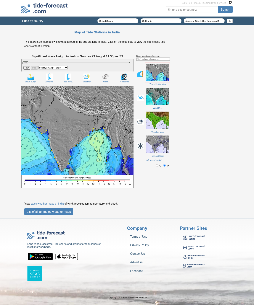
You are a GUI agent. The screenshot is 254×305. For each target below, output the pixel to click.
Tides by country (32, 21)
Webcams (124, 81)
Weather (87, 81)
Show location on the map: (148, 55)
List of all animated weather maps (49, 211)
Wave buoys (30, 81)
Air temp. (49, 81)
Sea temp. (68, 81)
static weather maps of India (47, 203)
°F (167, 165)
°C (160, 165)
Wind (105, 81)
